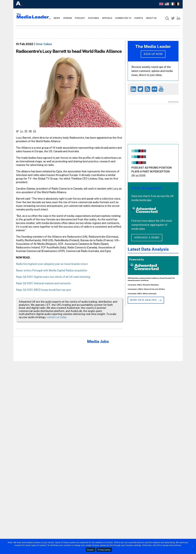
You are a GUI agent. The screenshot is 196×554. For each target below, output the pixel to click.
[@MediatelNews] (140, 89)
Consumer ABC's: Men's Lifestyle (142, 294)
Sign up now (153, 54)
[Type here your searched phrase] (167, 18)
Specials (107, 18)
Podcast (80, 18)
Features (93, 18)
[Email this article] (30, 131)
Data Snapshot (146, 187)
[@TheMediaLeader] (173, 18)
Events (138, 18)
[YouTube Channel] (161, 89)
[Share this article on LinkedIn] (21, 131)
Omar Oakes (43, 44)
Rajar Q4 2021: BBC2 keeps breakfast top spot (43, 289)
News (57, 18)
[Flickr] (154, 89)
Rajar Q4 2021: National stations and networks (43, 283)
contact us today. (57, 317)
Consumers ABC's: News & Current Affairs (146, 289)
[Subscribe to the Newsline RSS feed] (147, 89)
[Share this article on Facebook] (26, 131)
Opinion (67, 18)
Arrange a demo (146, 237)
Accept (90, 550)
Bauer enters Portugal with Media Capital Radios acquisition (51, 270)
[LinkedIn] (178, 18)
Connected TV (123, 18)
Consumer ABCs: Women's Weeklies (143, 285)
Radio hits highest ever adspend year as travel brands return (52, 263)
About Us (151, 18)
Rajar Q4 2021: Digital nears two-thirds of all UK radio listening (53, 276)
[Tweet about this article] (17, 131)
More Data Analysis (143, 300)
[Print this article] (34, 131)
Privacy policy (104, 550)
